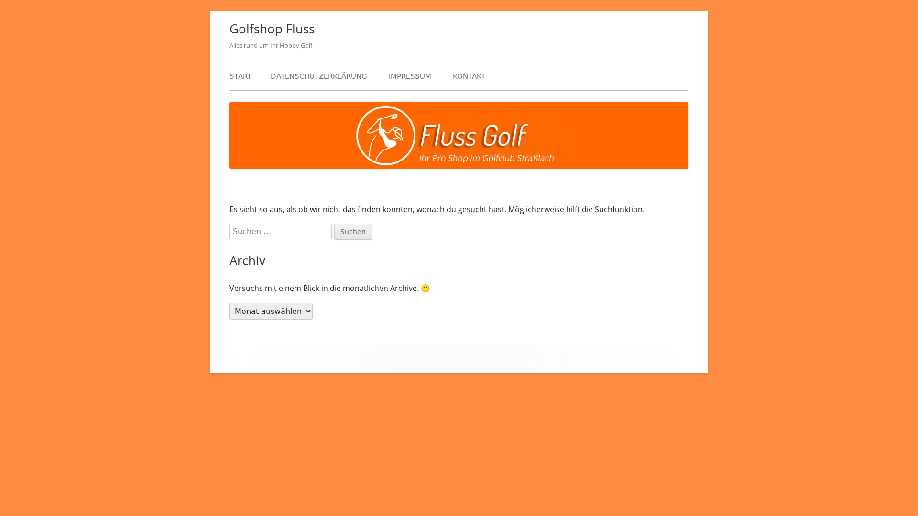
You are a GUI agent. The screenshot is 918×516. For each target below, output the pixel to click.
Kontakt (469, 76)
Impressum (410, 76)
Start (240, 76)
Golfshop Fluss (272, 28)
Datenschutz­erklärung (319, 76)
